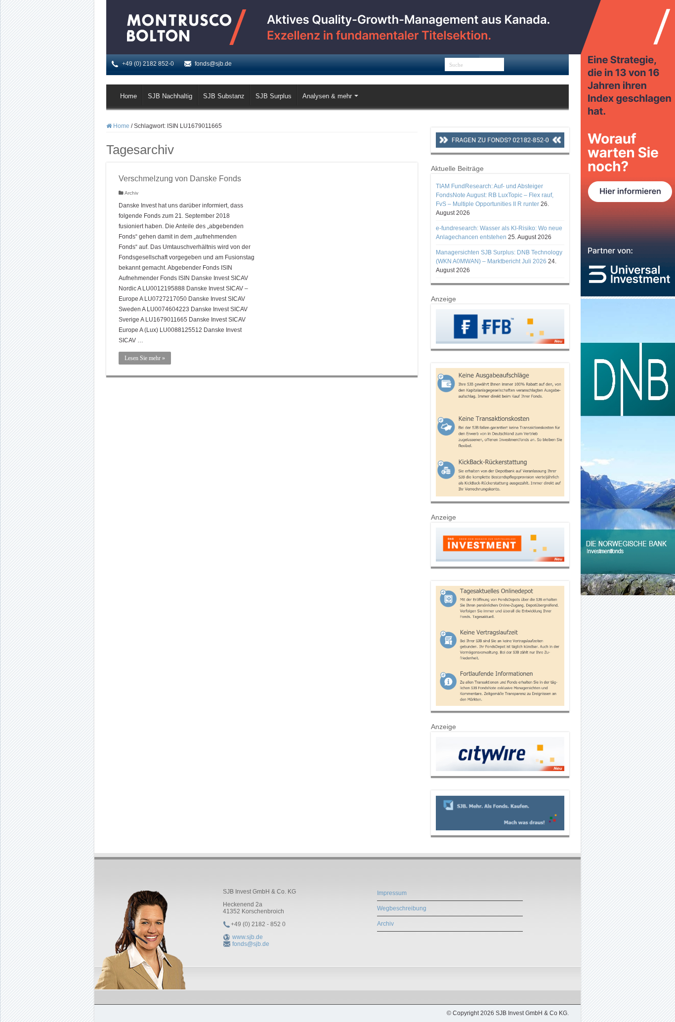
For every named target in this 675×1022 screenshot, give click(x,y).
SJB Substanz (224, 96)
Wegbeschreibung (401, 908)
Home (128, 96)
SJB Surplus (273, 96)
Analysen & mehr (327, 96)
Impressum (392, 893)
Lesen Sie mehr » (145, 358)
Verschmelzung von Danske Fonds (180, 178)
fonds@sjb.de (250, 943)
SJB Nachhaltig (170, 96)
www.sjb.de (247, 937)
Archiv (131, 193)
